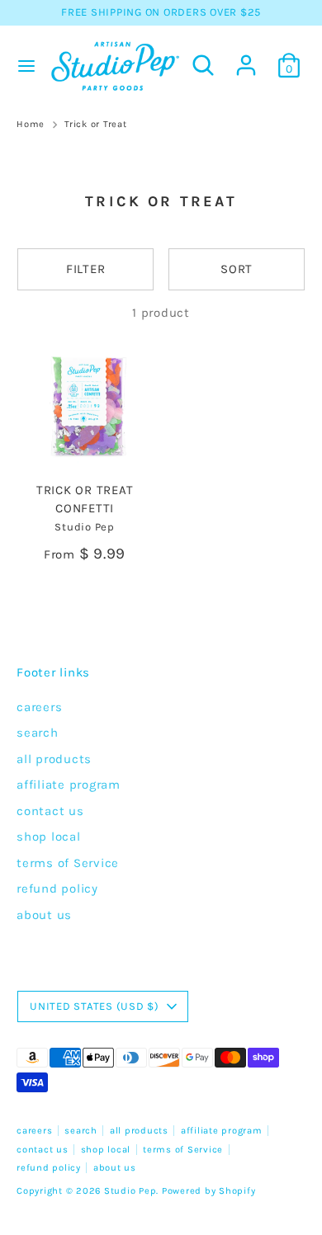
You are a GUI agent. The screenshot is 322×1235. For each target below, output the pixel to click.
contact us (50, 811)
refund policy (57, 888)
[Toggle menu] (23, 65)
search (38, 732)
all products (54, 759)
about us (44, 914)
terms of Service (68, 863)
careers (39, 707)
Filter (86, 269)
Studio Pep (130, 1191)
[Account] (246, 57)
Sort (236, 269)
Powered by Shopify (209, 1191)
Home (31, 124)
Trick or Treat (95, 124)
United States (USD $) (94, 1006)
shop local (49, 836)
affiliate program (69, 784)
